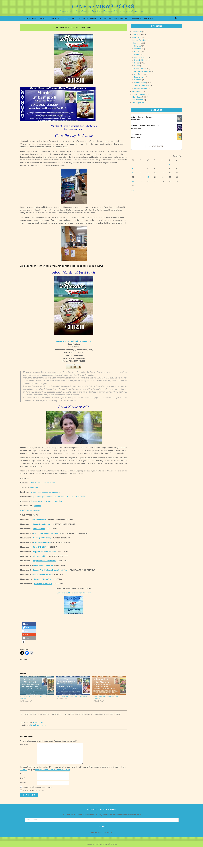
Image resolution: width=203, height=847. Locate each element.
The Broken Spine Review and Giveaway (71, 696)
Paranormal (138, 77)
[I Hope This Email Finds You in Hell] (179, 125)
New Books (137, 97)
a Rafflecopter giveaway (30, 510)
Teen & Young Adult (142, 85)
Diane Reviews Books (42, 574)
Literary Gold (39, 556)
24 (133, 181)
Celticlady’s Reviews (43, 583)
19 (148, 177)
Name (22, 773)
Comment (24, 745)
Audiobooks (137, 31)
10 (133, 172)
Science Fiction (140, 82)
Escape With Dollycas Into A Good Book (50, 570)
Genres (135, 43)
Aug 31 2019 (104, 714)
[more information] (23, 641)
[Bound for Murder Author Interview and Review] (37, 685)
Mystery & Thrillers (82, 714)
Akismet (23, 769)
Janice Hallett (136, 137)
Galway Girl (38, 722)
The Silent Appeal (138, 134)
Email (22, 778)
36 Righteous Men (38, 725)
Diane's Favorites (139, 40)
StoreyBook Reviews (42, 524)
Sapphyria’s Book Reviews (44, 551)
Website (23, 783)
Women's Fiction (140, 88)
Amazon (37, 505)
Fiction (136, 54)
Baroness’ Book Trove (44, 579)
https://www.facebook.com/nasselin (45, 492)
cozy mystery (115, 714)
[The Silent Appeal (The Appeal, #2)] (179, 134)
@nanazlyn (33, 487)
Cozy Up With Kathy (42, 538)
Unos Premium (99, 844)
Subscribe (101, 826)
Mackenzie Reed (137, 128)
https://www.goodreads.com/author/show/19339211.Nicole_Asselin (58, 496)
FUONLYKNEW (39, 547)
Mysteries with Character (44, 560)
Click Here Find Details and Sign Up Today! (74, 593)
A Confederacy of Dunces (141, 117)
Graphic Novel (139, 57)
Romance (138, 80)
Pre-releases (137, 99)
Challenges (136, 37)
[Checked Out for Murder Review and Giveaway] (109, 685)
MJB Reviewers (39, 519)
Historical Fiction (140, 60)
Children (137, 46)
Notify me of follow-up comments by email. (37, 787)
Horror (137, 63)
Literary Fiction (140, 68)
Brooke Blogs (39, 528)
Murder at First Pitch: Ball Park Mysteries (74, 341)
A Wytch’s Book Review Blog (45, 533)
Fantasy (137, 51)
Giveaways (56, 714)
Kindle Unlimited (67, 714)
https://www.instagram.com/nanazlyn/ (46, 501)
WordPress (114, 844)
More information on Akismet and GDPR (52, 769)
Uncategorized (138, 102)
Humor (137, 65)
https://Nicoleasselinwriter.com (42, 483)
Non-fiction (138, 74)
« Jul (132, 190)
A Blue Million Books (42, 542)
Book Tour (47, 714)
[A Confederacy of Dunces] (179, 117)
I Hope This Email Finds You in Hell (145, 125)
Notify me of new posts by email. (34, 791)
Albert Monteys (137, 119)
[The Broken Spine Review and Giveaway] (73, 685)
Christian (137, 48)
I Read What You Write (43, 565)
